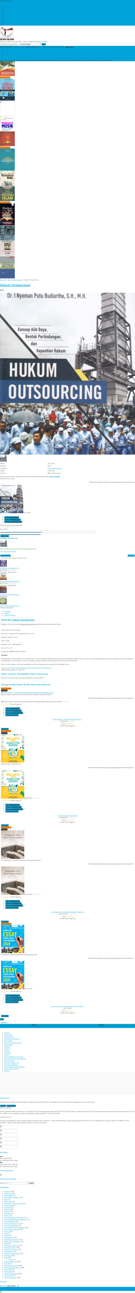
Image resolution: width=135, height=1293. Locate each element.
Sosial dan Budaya (11, 1274)
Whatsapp (13, 522)
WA (11, 55)
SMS (11, 51)
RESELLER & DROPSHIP (12, 17)
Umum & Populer (10, 1278)
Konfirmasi (8, 13)
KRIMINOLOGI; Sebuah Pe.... (10, 568)
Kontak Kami (69, 47)
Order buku (8, 15)
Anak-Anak (8, 1035)
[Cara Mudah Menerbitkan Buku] (7, 185)
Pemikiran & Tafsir (11, 1250)
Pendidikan (8, 1252)
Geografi (7, 1053)
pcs (2, 1019)
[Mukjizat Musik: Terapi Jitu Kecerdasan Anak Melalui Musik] (7, 130)
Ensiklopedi (8, 1045)
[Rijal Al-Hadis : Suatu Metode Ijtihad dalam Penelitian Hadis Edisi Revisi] (27, 693)
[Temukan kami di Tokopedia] (9, 1144)
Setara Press (46, 668)
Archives (3, 1286)
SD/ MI (6, 1264)
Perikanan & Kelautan (12, 1254)
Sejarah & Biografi (11, 1266)
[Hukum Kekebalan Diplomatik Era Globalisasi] (3, 604)
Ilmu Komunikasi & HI (11, 1063)
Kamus (6, 1071)
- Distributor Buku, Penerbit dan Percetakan (21, 1290)
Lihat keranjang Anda (8, 551)
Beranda (8, 5)
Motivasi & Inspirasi (11, 1246)
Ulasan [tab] (6, 613)
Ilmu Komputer (9, 1061)
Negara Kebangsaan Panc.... (10, 581)
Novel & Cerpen (10, 1248)
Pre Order (5, 729)
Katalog (7, 11)
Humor (6, 1055)
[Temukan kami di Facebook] (9, 1128)
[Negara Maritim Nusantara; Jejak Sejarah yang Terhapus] (7, 115)
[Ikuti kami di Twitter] (9, 1132)
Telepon (12, 519)
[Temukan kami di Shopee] (9, 1140)
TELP (11, 53)
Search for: (4, 1183)
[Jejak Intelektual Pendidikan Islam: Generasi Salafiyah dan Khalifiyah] (7, 200)
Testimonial (8, 21)
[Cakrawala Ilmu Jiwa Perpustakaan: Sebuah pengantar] (12, 858)
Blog (6, 1199)
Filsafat (7, 1049)
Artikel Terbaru (9, 25)
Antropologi (8, 1037)
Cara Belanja (9, 7)
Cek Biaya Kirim (10, 9)
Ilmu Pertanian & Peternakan (14, 1067)
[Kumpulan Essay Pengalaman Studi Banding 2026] (12, 953)
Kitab (6, 1234)
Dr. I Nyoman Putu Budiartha (15, 668)
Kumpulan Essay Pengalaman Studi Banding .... (67, 1006)
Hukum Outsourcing (15, 285)
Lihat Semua (11, 1106)
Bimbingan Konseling (12, 1039)
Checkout (101, 1025)
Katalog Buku (9, 23)
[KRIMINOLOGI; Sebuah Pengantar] (3, 566)
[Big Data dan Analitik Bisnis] (12, 762)
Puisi (5, 1258)
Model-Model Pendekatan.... (10, 594)
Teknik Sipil (8, 1276)
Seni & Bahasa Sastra (12, 1268)
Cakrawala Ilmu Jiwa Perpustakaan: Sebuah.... (67, 912)
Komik (6, 1236)
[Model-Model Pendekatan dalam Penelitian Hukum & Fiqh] (3, 592)
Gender (7, 1051)
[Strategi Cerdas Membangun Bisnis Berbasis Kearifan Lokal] (7, 100)
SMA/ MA (7, 1270)
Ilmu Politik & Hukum (15, 280)
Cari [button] (43, 44)
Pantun (10, 1260)
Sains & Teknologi (10, 1262)
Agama (7, 1033)
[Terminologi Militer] (7, 278)
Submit (3, 1106)
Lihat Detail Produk (12, 715)
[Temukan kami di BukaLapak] (9, 1148)
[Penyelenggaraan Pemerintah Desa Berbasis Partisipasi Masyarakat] (7, 75)
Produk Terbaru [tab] (10, 615)
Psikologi (7, 1256)
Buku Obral (8, 1041)
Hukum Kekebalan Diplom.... (10, 606)
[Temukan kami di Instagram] (9, 1136)
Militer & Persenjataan (12, 1242)
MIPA (6, 1244)
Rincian (34, 1025)
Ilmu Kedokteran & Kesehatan (15, 1059)
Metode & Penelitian (11, 1240)
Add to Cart (4, 536)
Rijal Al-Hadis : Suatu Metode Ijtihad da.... (67, 719)
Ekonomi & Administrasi (12, 1043)
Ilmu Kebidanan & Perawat (13, 1057)
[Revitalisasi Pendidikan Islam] (7, 255)
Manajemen (8, 1238)
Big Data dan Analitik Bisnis (67, 816)
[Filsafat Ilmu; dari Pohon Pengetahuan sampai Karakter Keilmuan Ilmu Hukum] (7, 145)
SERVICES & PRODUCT (12, 19)
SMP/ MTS (8, 1272)
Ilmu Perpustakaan (11, 1065)
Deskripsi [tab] (7, 611)
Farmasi (7, 1047)
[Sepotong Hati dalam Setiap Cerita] (7, 225)
